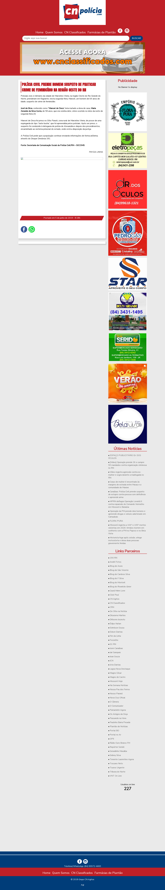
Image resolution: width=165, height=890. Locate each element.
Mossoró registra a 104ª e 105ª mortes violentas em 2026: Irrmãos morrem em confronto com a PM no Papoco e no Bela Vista (127, 529)
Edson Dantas (116, 631)
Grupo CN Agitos (86, 879)
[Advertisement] (127, 831)
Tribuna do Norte (117, 771)
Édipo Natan (115, 623)
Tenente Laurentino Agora (122, 759)
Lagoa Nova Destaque (120, 668)
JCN (111, 660)
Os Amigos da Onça (119, 714)
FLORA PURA (116, 520)
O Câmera (114, 701)
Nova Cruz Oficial (117, 697)
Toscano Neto (116, 763)
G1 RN (113, 644)
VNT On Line (116, 775)
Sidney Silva (115, 755)
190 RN (113, 557)
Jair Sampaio (115, 652)
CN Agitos (114, 599)
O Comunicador (116, 705)
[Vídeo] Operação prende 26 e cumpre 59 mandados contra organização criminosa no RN (127, 465)
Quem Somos (54, 32)
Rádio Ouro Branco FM (120, 743)
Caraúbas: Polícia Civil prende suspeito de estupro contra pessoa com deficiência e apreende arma (127, 494)
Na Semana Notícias (119, 685)
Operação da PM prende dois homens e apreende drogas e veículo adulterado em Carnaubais (127, 514)
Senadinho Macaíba (118, 751)
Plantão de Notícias (119, 726)
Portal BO (114, 730)
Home (39, 32)
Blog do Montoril (117, 582)
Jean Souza (115, 656)
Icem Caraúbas (116, 648)
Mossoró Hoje (116, 681)
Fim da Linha (115, 636)
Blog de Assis (116, 566)
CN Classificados (75, 32)
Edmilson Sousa (117, 627)
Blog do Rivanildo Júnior (120, 586)
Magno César (116, 673)
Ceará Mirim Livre (117, 590)
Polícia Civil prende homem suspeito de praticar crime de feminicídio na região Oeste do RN (59, 87)
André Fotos (115, 562)
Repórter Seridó (117, 747)
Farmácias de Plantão (102, 32)
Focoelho (114, 640)
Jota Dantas (115, 664)
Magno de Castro (117, 677)
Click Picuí (114, 594)
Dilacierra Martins (118, 615)
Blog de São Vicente (119, 570)
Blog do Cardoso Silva (120, 574)
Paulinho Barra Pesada (120, 722)
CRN (112, 607)
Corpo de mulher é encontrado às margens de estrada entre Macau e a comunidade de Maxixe (124, 484)
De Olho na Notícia (118, 611)
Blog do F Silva (117, 578)
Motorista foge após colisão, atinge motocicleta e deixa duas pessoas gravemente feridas (125, 540)
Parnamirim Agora (118, 710)
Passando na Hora (118, 718)
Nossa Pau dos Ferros (120, 689)
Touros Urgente (117, 767)
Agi (82, 884)
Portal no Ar (115, 734)
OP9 (112, 738)
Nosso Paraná (116, 693)
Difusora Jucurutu (117, 619)
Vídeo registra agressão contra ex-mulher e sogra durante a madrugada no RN (126, 475)
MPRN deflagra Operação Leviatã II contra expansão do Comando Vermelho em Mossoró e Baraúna (126, 504)
